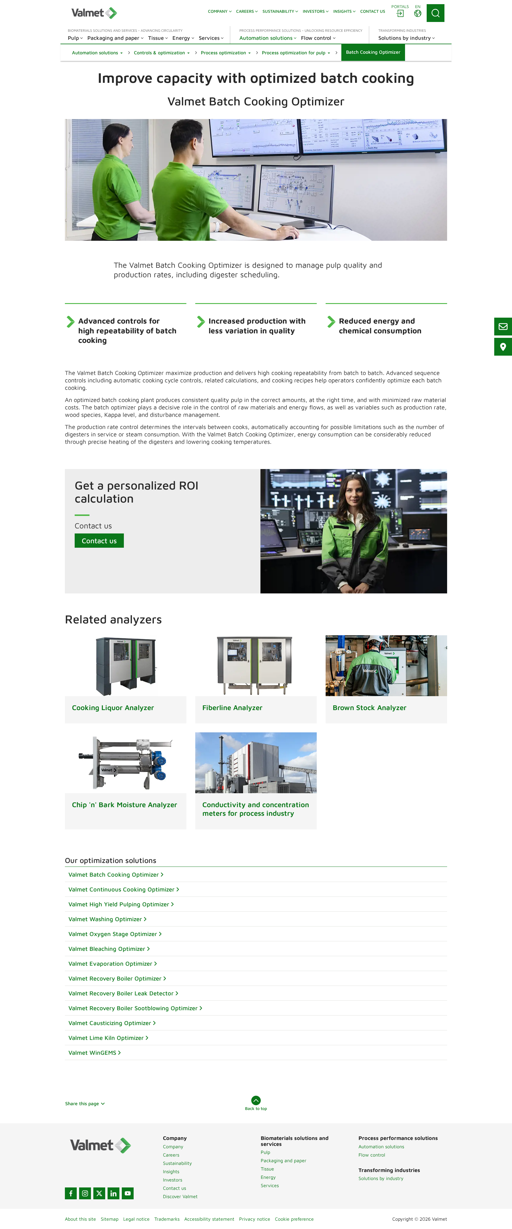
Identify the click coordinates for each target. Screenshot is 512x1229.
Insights (171, 1171)
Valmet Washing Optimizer (105, 919)
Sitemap (110, 1219)
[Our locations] (503, 347)
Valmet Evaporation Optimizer (110, 963)
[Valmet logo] (94, 13)
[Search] (435, 13)
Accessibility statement (209, 1219)
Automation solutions (381, 1146)
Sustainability (177, 1163)
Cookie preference (294, 1219)
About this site (80, 1219)
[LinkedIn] (113, 1193)
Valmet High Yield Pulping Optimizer (118, 904)
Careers (171, 1154)
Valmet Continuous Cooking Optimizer (121, 889)
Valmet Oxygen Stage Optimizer (112, 933)
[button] (97, 53)
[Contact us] (503, 326)
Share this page (82, 1103)
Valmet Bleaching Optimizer (106, 948)
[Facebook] (71, 1193)
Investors (172, 1179)
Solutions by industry (381, 1178)
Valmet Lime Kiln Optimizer (106, 1037)
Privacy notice (254, 1219)
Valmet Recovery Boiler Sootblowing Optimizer (133, 1008)
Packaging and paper (283, 1160)
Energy (268, 1177)
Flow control (372, 1154)
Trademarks (167, 1219)
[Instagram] (85, 1193)
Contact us (99, 540)
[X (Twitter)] (99, 1193)
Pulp (265, 1152)
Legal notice (136, 1219)
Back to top (256, 1108)
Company (173, 1146)
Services (270, 1185)
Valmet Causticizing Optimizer (109, 1022)
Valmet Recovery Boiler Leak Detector (121, 993)
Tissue (267, 1168)
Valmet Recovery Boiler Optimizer (114, 978)
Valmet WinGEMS (92, 1052)
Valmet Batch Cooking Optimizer (113, 874)
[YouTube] (128, 1193)
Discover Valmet (180, 1196)
